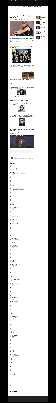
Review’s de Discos (28, 0)
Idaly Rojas (13, 219)
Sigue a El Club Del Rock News (21, 151)
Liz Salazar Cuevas (14, 207)
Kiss (17, 154)
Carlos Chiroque (13, 203)
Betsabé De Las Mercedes (15, 199)
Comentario (11, 377)
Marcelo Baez (13, 301)
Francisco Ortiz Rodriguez (15, 223)
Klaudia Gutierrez (14, 339)
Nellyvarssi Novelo (14, 256)
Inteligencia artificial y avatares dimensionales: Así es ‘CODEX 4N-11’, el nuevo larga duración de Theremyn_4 (42, 32)
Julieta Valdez (13, 350)
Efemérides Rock (20, 6)
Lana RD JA (13, 192)
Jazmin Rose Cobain (14, 188)
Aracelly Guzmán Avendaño (16, 279)
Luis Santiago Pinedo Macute (15, 184)
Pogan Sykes (13, 316)
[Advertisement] (28, 9)
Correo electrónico (12, 388)
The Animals (20, 154)
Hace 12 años (19, 168)
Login (42, 0)
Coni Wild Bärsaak (14, 238)
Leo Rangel (13, 283)
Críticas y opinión (25, 6)
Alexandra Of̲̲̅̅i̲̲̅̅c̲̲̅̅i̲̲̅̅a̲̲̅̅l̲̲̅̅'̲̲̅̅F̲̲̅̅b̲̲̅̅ (14, 234)
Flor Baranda (13, 354)
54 (33, 19)
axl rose (12, 154)
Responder (13, 170)
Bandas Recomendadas (20, 0)
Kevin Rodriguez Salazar (14, 180)
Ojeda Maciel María (14, 245)
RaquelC (12, 19)
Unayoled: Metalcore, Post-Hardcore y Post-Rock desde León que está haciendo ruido (43, 22)
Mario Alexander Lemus (14, 264)
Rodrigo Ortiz (13, 172)
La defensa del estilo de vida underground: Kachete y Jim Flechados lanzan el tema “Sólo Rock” (42, 27)
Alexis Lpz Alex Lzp (14, 320)
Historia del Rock (11, 0)
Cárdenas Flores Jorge (14, 294)
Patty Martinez (13, 176)
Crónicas (23, 0)
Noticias (15, 6)
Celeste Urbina (14, 331)
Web (22, 388)
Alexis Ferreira (14, 358)
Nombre (11, 385)
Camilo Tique (13, 297)
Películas (14, 0)
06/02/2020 (16, 19)
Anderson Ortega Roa (14, 335)
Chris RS (13, 260)
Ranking (25, 0)
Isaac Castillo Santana (14, 369)
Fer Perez (13, 268)
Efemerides (15, 154)
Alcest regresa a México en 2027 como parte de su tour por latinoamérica (43, 37)
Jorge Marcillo (13, 249)
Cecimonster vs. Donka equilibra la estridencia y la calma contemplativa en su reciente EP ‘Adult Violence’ (43, 18)
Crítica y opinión (16, 0)
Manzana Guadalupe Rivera (15, 168)
